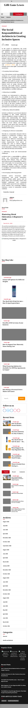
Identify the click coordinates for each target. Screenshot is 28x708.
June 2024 (5, 582)
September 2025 (7, 545)
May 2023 (5, 610)
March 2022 (5, 622)
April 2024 (5, 586)
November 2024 (7, 570)
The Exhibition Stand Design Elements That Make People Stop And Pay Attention (17, 457)
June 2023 (5, 606)
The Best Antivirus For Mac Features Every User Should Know (18, 432)
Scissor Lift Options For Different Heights (13, 280)
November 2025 (7, 537)
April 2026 (5, 533)
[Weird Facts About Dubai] (7, 493)
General (4, 26)
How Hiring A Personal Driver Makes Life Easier (12, 390)
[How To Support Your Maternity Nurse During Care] (14, 334)
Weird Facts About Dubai (17, 493)
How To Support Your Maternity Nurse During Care (13, 345)
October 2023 (6, 594)
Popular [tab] (6, 472)
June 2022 (5, 618)
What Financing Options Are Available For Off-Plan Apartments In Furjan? (14, 368)
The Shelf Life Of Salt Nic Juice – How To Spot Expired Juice (13, 302)
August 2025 (6, 549)
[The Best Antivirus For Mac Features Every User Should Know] (7, 431)
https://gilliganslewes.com (16, 200)
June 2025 (5, 553)
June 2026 (5, 529)
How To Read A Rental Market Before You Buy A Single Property (17, 424)
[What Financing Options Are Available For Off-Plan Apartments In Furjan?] (14, 356)
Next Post (5, 207)
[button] (11, 14)
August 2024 (6, 578)
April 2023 (5, 614)
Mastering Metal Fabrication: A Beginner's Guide (12, 216)
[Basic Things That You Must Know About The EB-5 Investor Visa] (7, 509)
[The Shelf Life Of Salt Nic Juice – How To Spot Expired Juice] (14, 291)
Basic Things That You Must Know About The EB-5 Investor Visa (18, 510)
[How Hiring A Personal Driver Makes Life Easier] (14, 379)
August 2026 (6, 521)
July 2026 (5, 525)
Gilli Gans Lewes (14, 4)
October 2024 (6, 574)
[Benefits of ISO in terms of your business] (14, 313)
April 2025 (5, 557)
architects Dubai (10, 65)
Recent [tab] (14, 472)
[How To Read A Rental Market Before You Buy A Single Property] (7, 423)
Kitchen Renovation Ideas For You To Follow (18, 502)
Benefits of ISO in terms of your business (13, 324)
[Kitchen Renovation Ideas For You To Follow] (7, 501)
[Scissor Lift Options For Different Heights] (14, 270)
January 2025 (6, 566)
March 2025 (5, 561)
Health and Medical (8, 640)
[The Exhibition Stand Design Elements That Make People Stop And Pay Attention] (7, 455)
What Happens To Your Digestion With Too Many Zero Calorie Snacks (18, 449)
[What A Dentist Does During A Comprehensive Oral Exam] (7, 464)
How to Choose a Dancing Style (18, 486)
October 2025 (6, 541)
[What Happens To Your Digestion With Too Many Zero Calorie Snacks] (7, 447)
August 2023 (6, 598)
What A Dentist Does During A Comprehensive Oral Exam (18, 465)
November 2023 (7, 590)
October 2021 (6, 626)
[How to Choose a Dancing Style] (7, 485)
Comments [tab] (22, 472)
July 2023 (5, 602)
